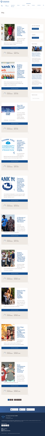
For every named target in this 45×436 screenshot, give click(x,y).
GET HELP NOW (35, 28)
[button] (43, 5)
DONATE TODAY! (35, 37)
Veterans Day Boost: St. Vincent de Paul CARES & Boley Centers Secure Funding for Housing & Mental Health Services (37, 76)
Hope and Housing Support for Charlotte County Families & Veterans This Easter (36, 54)
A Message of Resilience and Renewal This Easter (21, 220)
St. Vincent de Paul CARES (10, 420)
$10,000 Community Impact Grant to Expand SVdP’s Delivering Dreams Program (21, 145)
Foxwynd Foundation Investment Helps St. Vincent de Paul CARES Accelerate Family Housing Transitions (21, 185)
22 (15, 399)
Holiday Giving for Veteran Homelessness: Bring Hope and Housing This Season (21, 257)
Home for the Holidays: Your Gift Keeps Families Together (21, 294)
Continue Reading (16, 48)
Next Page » (19, 399)
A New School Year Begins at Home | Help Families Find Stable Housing (21, 31)
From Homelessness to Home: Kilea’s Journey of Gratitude (21, 368)
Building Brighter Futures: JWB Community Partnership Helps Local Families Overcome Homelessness (21, 72)
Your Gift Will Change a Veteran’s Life (21, 107)
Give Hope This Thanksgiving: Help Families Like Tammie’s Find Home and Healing (21, 332)
